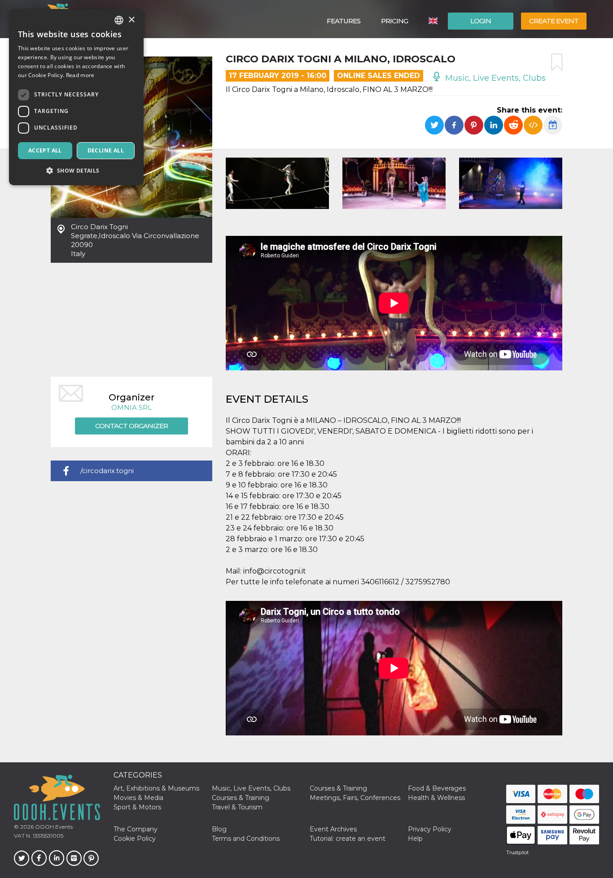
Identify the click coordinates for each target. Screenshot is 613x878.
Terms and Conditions (246, 839)
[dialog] (76, 97)
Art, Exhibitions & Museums (156, 788)
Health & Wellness (436, 798)
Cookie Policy (135, 839)
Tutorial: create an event (347, 839)
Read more (80, 75)
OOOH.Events (53, 826)
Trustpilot (517, 852)
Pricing (394, 21)
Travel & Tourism (237, 807)
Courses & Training (338, 788)
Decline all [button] (106, 150)
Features (343, 21)
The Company (136, 829)
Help (415, 839)
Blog (219, 829)
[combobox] (118, 20)
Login (480, 21)
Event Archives (333, 829)
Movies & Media (138, 798)
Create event (553, 21)
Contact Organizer (131, 426)
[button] (76, 170)
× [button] (131, 20)
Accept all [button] (45, 150)
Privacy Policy (429, 829)
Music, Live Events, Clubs (494, 78)
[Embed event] (533, 125)
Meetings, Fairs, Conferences (355, 798)
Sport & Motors (137, 807)
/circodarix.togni (107, 470)
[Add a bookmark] (557, 62)
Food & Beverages (437, 788)
